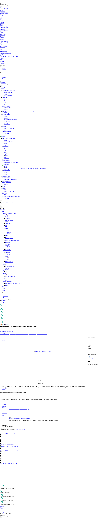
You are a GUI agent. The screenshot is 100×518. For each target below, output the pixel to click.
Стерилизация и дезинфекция (9, 238)
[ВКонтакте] (0, 324)
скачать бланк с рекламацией (16, 396)
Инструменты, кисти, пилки (9, 251)
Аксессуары (45, 334)
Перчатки (8, 230)
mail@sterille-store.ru (3, 300)
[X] (4, 324)
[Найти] (1, 6)
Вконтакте (3, 301)
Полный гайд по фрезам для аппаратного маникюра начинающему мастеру (19, 418)
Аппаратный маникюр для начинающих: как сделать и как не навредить (19, 409)
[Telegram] (8, 324)
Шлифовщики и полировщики (31, 334)
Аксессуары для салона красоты (9, 266)
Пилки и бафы (8, 254)
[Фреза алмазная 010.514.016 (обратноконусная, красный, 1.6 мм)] (43, 352)
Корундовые (9, 334)
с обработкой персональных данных (20, 429)
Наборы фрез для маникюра (4, 334)
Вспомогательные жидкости (9, 261)
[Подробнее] (99, 336)
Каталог (4, 212)
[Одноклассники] (1, 324)
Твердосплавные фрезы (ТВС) (39, 334)
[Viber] (5, 324)
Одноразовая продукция (8, 223)
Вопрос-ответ (2, 506)
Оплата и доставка (4, 388)
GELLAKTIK (8, 246)
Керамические (25, 334)
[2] (43, 337)
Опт (0, 507)
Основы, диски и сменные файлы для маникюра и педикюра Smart (14, 283)
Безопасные (21, 334)
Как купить (3, 389)
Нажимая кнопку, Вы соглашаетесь (15, 429)
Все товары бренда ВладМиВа (92, 358)
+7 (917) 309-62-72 (3, 83)
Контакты (1, 508)
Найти (1, 517)
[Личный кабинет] (0, 201)
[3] (43, 338)
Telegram (3, 74)
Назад (6, 214)
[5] (43, 339)
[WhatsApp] (6, 324)
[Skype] (7, 324)
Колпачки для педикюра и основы (15, 334)
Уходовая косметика (7, 244)
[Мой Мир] (2, 324)
